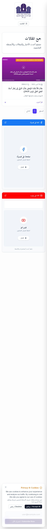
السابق (41, 111)
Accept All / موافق (33, 507)
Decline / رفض (16, 507)
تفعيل (22, 167)
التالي (28, 111)
